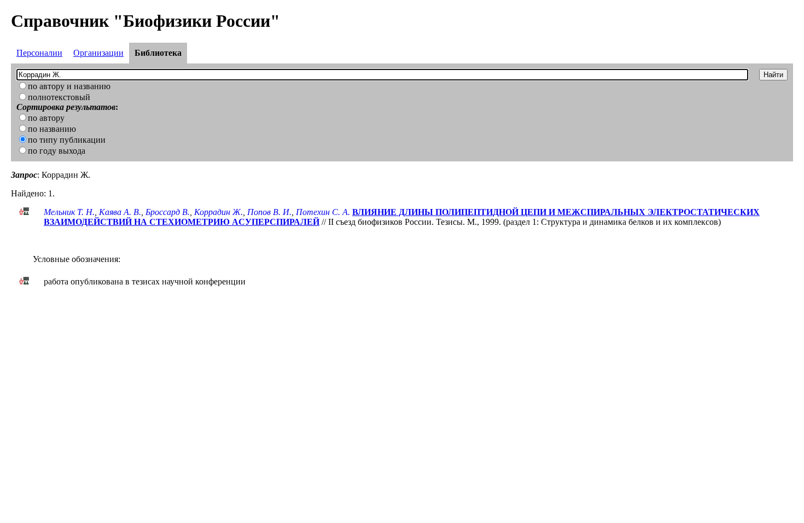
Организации (98, 52)
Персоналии (39, 52)
